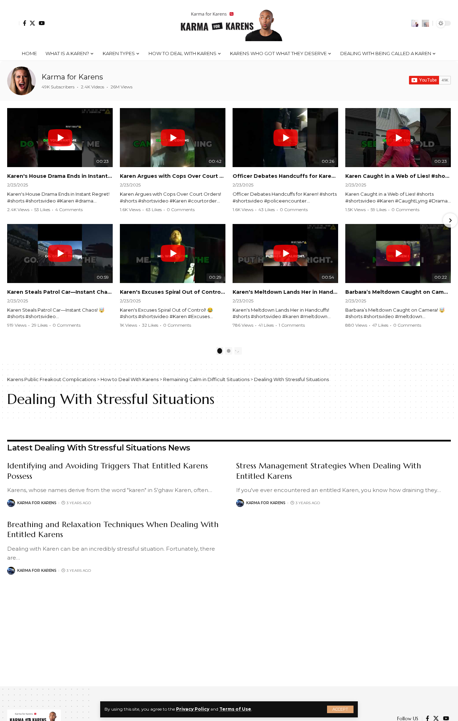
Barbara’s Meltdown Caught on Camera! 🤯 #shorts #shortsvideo (398, 292)
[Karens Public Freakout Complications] (229, 23)
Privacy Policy (192, 709)
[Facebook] (24, 23)
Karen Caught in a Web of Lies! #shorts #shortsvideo (398, 176)
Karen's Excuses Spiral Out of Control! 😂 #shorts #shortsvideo (172, 292)
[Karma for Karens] (21, 81)
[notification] (414, 23)
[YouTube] (42, 23)
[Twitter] (32, 23)
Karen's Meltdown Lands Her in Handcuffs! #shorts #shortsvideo (285, 292)
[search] (425, 23)
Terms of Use (235, 709)
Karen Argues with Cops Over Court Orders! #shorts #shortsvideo (172, 176)
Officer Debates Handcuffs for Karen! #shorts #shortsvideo (285, 176)
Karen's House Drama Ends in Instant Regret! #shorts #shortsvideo (60, 176)
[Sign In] (13, 23)
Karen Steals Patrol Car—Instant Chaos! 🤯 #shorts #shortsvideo (60, 292)
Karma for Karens (72, 77)
